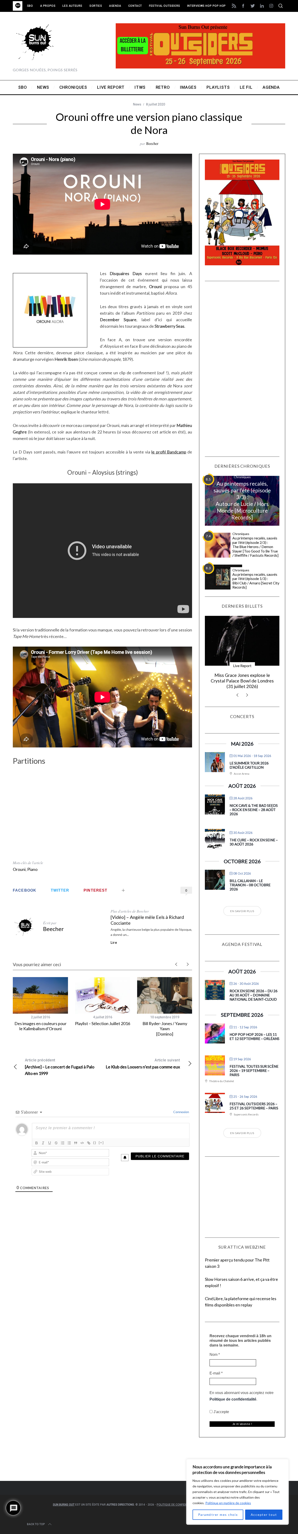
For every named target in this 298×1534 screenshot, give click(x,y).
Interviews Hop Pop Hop (206, 5)
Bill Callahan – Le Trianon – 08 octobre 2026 (250, 885)
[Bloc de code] (82, 1143)
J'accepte (17, 1516)
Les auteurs (72, 5)
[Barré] (56, 1143)
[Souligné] (49, 1143)
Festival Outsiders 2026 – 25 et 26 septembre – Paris (254, 1106)
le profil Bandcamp (168, 451)
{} (94, 1142)
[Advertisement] (102, 833)
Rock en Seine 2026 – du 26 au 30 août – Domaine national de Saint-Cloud (254, 995)
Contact (135, 5)
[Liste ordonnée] (62, 1143)
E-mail (11, 1479)
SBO (30, 5)
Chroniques (242, 477)
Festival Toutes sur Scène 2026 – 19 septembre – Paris (254, 1070)
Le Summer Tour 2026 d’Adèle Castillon (249, 765)
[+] (101, 1142)
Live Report (242, 665)
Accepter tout (264, 1515)
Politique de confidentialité (29, 1504)
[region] (237, 1492)
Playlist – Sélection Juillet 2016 (102, 1023)
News (137, 104)
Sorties (95, 5)
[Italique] (43, 1143)
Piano (32, 869)
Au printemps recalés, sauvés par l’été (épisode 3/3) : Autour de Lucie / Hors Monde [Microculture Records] (242, 500)
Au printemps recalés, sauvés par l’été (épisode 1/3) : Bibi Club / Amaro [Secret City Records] (255, 581)
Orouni (19, 869)
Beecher (152, 143)
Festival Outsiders (164, 5)
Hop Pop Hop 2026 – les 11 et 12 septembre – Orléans (254, 1036)
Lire (114, 942)
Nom (10, 1462)
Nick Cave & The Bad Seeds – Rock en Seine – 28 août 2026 (254, 809)
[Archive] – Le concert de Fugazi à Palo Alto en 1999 (59, 1067)
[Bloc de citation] (75, 1143)
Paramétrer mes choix (218, 1515)
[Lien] (88, 1143)
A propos (48, 5)
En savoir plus (242, 911)
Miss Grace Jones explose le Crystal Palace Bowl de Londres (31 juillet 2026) (242, 680)
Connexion (181, 1112)
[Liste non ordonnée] (69, 1143)
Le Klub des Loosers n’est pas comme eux (143, 1063)
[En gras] (36, 1143)
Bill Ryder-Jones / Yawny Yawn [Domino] (164, 1028)
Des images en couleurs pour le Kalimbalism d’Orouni (40, 1026)
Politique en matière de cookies (228, 1503)
